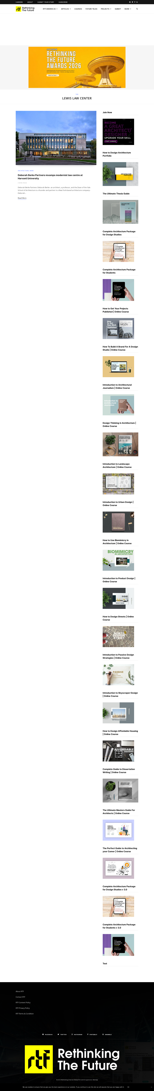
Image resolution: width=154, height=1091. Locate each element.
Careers (19, 2)
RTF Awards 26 (49, 9)
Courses (78, 9)
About (30, 2)
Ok (128, 1087)
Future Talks (91, 9)
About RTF (20, 991)
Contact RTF (20, 997)
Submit (118, 9)
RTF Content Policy (23, 1002)
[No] (151, 1087)
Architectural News (26, 171)
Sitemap (95, 1080)
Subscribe (63, 2)
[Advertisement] (77, 29)
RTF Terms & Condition (25, 1014)
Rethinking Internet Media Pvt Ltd (72, 1080)
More (127, 9)
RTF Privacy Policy (23, 1008)
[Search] (137, 9)
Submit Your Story (46, 2)
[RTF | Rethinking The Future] (26, 9)
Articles (65, 9)
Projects (105, 9)
